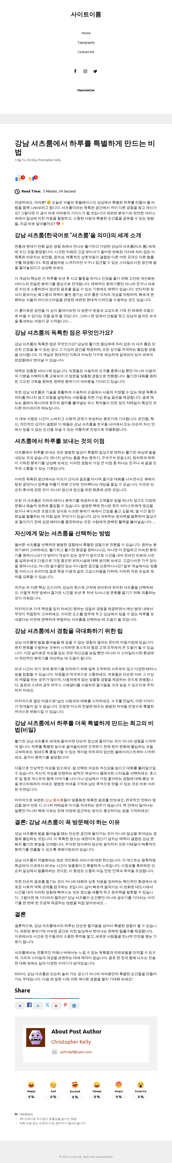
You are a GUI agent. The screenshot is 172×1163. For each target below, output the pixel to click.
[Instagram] (85, 71)
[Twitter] (95, 71)
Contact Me (86, 52)
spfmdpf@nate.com (76, 1052)
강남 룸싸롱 (54, 800)
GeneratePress (104, 1156)
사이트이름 (86, 14)
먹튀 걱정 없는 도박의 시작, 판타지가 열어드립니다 (53, 1123)
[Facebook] (75, 71)
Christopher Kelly (71, 1042)
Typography (86, 42)
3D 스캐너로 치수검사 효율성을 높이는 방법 (48, 1118)
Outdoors (26, 1114)
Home (86, 33)
